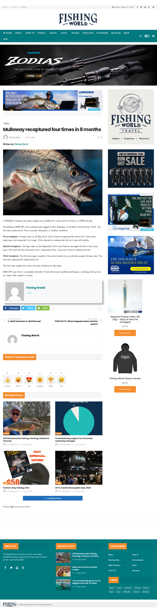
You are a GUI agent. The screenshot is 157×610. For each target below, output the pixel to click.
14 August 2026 (79, 444)
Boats (112, 588)
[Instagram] (148, 7)
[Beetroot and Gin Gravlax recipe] (63, 571)
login (12, 506)
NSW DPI (127, 592)
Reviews (136, 570)
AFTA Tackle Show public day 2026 (73, 487)
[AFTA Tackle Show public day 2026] (78, 468)
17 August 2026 (80, 573)
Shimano (146, 592)
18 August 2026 (27, 444)
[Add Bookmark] (99, 308)
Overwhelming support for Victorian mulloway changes (74, 439)
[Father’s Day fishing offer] (26, 468)
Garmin (146, 588)
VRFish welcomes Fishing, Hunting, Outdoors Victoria (26, 439)
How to (135, 554)
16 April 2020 (30, 137)
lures (118, 592)
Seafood (136, 592)
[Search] (141, 36)
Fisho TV (112, 570)
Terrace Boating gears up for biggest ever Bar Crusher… (86, 581)
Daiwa (119, 588)
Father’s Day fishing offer (16, 487)
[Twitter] (141, 7)
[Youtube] (145, 7)
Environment (137, 560)
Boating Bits (114, 560)
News (6, 123)
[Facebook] (137, 7)
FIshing (137, 588)
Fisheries (128, 588)
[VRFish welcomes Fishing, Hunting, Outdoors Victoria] (26, 418)
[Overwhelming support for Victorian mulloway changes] (78, 418)
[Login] (153, 36)
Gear (6, 483)
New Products (114, 565)
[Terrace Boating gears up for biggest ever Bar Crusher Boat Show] (63, 585)
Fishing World (14, 137)
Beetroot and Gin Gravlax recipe (84, 568)
